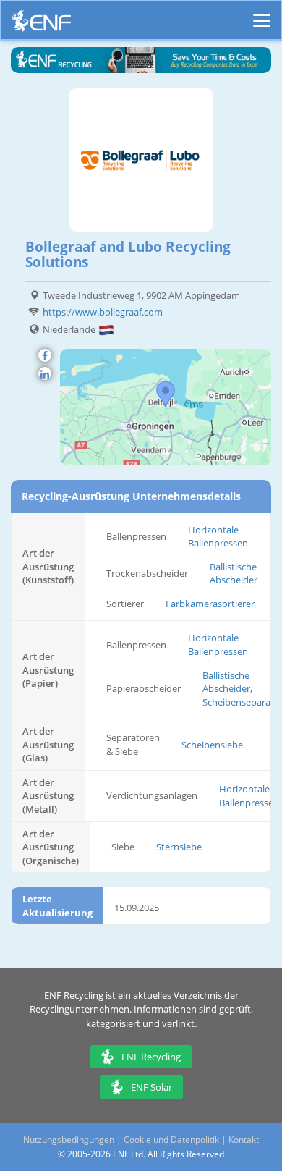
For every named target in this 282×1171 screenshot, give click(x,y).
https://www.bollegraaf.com (103, 311)
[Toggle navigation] (261, 14)
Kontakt (243, 1139)
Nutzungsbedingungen (68, 1139)
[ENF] (41, 24)
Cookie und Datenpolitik (171, 1139)
